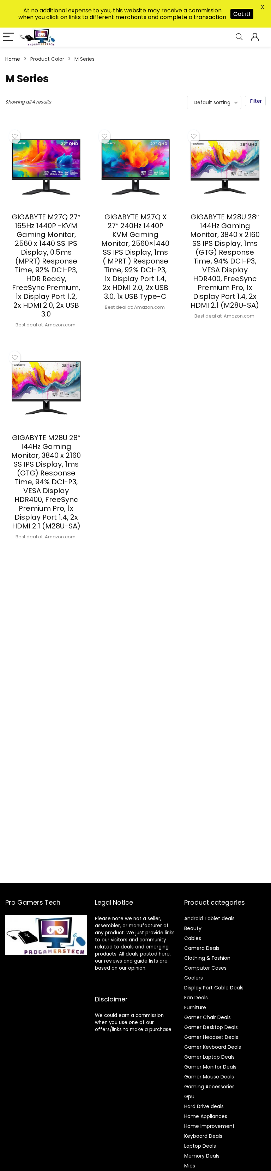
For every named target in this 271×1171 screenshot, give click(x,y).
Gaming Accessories (209, 1086)
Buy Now (46, 336)
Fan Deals (196, 997)
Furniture (195, 1007)
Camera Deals (201, 948)
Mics (189, 1165)
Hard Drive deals (204, 1106)
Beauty (192, 928)
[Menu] (8, 37)
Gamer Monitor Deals (210, 1066)
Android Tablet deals (209, 918)
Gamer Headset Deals (211, 1037)
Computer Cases (205, 967)
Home (12, 59)
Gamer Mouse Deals (209, 1076)
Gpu (189, 1096)
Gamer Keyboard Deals (212, 1047)
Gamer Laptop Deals (209, 1056)
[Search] (239, 37)
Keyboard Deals (203, 1136)
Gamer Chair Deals (207, 1017)
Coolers (193, 977)
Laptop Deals (200, 1145)
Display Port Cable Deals (213, 987)
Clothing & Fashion (207, 958)
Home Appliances (205, 1116)
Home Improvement (209, 1126)
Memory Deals (201, 1155)
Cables (192, 938)
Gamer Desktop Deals (211, 1027)
